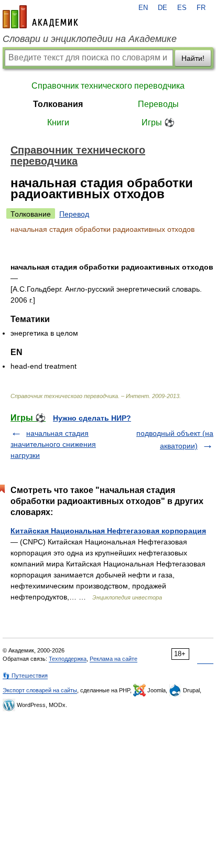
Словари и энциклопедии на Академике (90, 39)
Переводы (158, 104)
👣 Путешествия (25, 675)
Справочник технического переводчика (108, 85)
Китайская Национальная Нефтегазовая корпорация (108, 531)
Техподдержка (68, 659)
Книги (58, 122)
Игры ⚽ (158, 122)
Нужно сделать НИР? (92, 418)
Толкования (58, 104)
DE (162, 8)
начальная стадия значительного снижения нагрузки (53, 444)
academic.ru (40, 16)
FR (201, 8)
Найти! (192, 58)
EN (143, 8)
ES (182, 8)
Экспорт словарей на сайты (40, 690)
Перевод (74, 214)
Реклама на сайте (113, 659)
